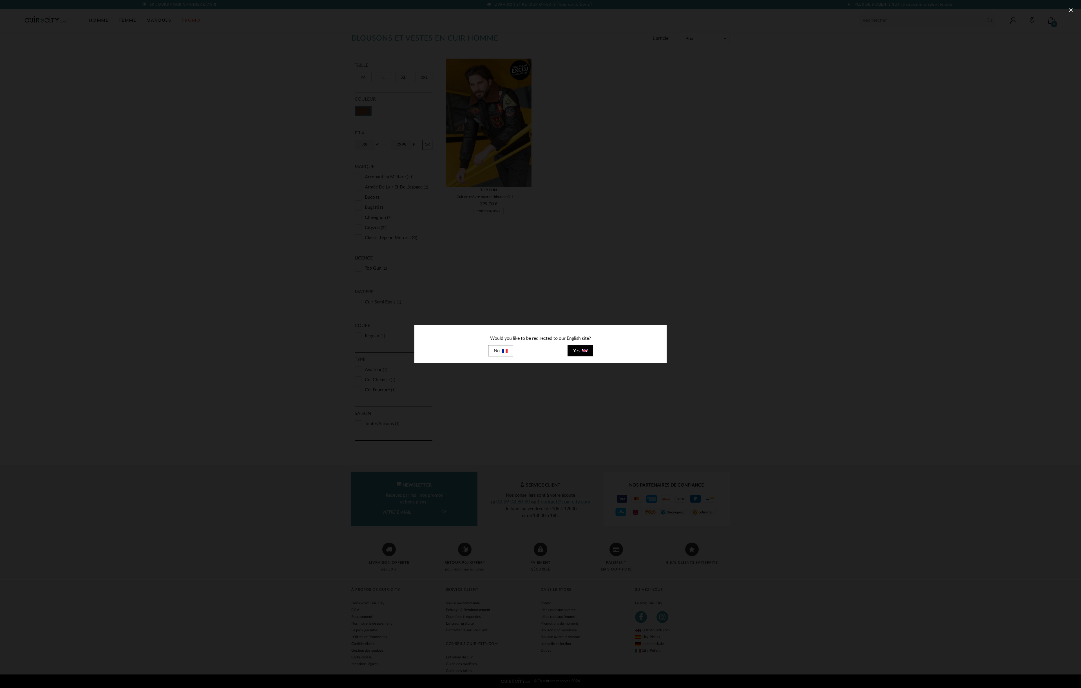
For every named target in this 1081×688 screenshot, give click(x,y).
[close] (1070, 10)
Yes (577, 351)
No (498, 351)
